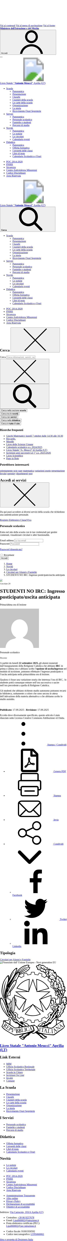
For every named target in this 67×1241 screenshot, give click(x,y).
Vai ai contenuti (7, 25)
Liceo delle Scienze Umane (19, 444)
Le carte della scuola (22, 102)
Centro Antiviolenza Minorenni (21, 170)
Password (5, 543)
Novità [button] (9, 128)
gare (20, 470)
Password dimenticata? (11, 549)
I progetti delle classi (22, 150)
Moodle (10, 441)
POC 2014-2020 (14, 161)
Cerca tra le (9, 414)
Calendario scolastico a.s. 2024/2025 (24, 447)
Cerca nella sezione (13, 410)
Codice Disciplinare (16, 173)
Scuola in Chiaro (14, 1072)
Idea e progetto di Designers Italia (16, 1239)
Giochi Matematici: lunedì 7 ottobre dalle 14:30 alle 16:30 (34, 436)
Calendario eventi (21, 139)
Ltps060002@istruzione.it (26, 1220)
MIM (8, 1064)
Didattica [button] (10, 142)
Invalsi (3, 473)
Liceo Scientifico (14, 455)
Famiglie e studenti (21, 122)
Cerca (3, 357)
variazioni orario (43, 470)
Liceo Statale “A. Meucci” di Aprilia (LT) (26, 450)
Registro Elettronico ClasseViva (15, 520)
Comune (10, 1080)
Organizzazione (20, 105)
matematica (28, 470)
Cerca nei (9, 417)
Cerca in (10, 423)
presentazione (58, 470)
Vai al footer (49, 25)
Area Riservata (13, 175)
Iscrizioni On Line (15, 1075)
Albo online (12, 1198)
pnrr (31, 473)
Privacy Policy (13, 1201)
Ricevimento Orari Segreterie (26, 111)
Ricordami (9, 555)
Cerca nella (10, 420)
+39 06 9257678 (26, 1217)
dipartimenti (22, 473)
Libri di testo (18, 153)
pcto (15, 470)
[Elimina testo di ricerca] (24, 371)
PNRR (9, 164)
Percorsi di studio (20, 125)
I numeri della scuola (22, 99)
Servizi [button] (9, 114)
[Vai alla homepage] (33, 80)
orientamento (6, 470)
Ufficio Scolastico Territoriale (20, 1069)
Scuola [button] (9, 88)
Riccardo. (11, 438)
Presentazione (19, 94)
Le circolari (18, 136)
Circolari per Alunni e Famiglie (15, 959)
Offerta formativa (20, 147)
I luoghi (16, 97)
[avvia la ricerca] (24, 396)
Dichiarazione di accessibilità (20, 1204)
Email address (7, 540)
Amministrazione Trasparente (20, 1195)
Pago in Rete (12, 458)
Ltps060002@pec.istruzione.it (21, 1226)
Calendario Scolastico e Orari (26, 156)
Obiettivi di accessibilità (18, 1207)
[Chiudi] (35, 339)
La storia (16, 108)
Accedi (4, 558)
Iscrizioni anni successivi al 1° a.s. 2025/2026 (28, 453)
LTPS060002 (37, 1234)
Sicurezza (11, 167)
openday (11, 473)
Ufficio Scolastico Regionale (20, 1066)
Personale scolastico (22, 119)
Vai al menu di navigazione (29, 25)
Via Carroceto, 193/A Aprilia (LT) (26, 1212)
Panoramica (18, 91)
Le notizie (17, 133)
